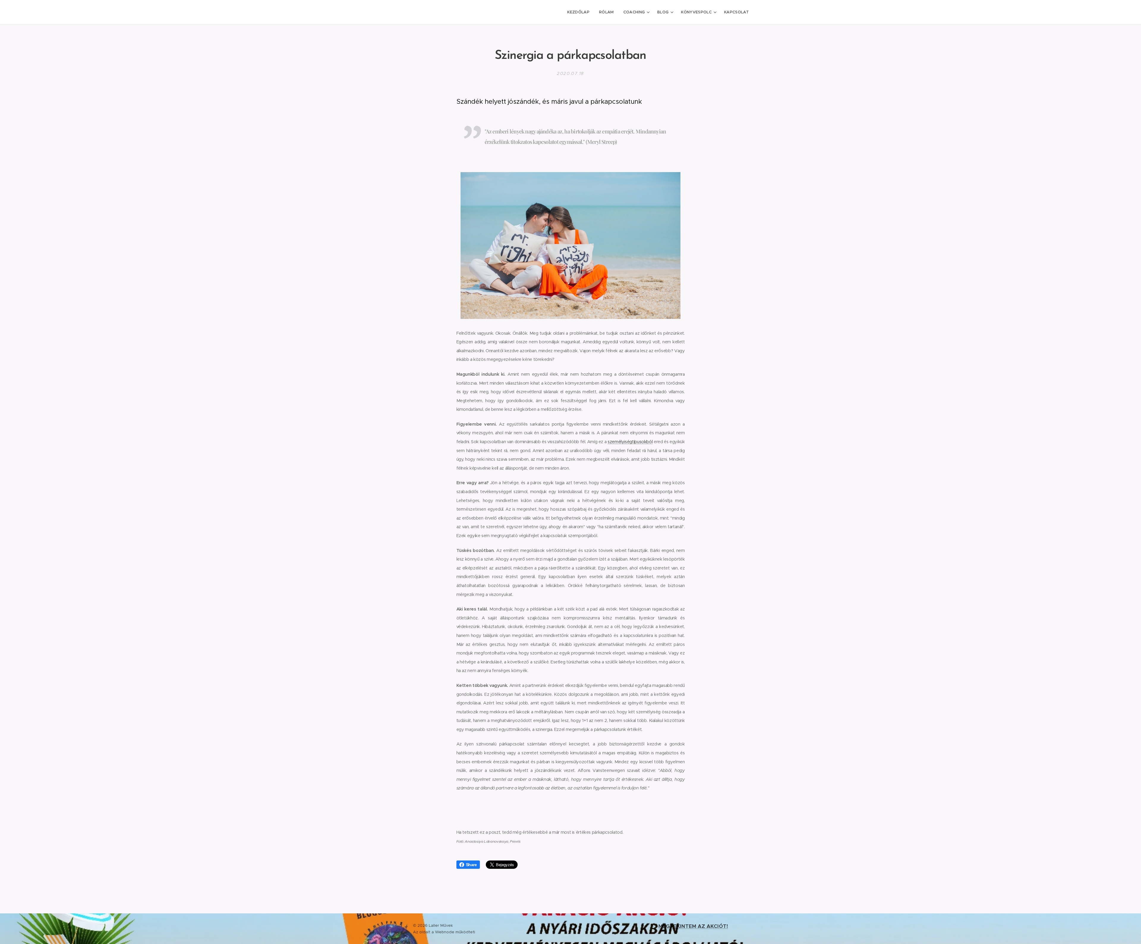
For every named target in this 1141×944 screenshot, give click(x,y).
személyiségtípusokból (630, 441)
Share (471, 864)
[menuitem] (580, 12)
